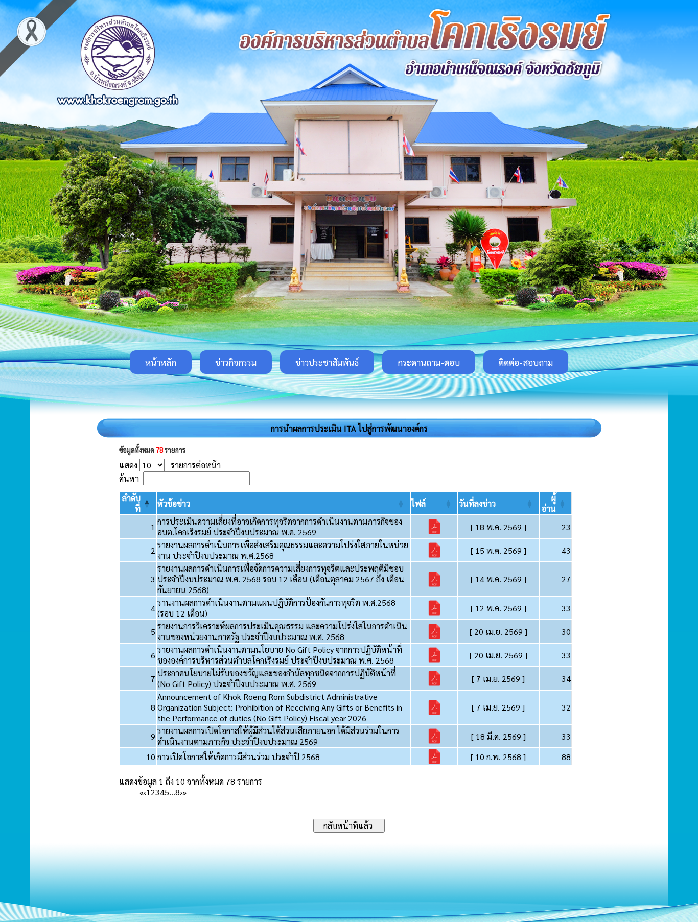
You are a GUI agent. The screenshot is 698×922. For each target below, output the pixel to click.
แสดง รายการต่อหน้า (170, 465)
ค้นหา (129, 478)
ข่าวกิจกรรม (236, 362)
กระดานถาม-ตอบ (429, 362)
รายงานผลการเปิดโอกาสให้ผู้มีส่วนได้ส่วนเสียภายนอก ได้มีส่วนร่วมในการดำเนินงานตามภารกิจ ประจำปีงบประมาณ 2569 (278, 736)
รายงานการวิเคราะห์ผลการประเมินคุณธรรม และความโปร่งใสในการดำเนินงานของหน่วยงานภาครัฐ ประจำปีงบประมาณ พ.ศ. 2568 (282, 631)
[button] (173, 503)
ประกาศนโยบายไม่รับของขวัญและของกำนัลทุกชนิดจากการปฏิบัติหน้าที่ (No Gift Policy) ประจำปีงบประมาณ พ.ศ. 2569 (276, 678)
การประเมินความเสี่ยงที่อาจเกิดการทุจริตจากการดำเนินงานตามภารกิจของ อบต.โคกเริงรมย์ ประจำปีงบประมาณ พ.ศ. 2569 (279, 526)
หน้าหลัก (160, 362)
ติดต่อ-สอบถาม (526, 362)
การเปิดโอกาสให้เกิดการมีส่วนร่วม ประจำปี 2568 (238, 756)
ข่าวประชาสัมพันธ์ (327, 362)
